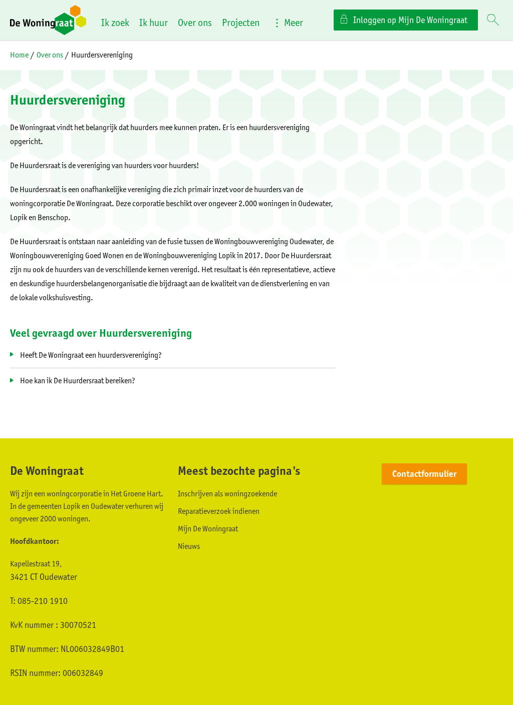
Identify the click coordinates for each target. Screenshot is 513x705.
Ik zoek (115, 23)
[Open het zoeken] (493, 20)
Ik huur (153, 23)
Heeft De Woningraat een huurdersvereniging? (91, 355)
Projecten (241, 23)
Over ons (195, 23)
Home (19, 55)
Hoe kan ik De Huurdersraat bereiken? (77, 380)
